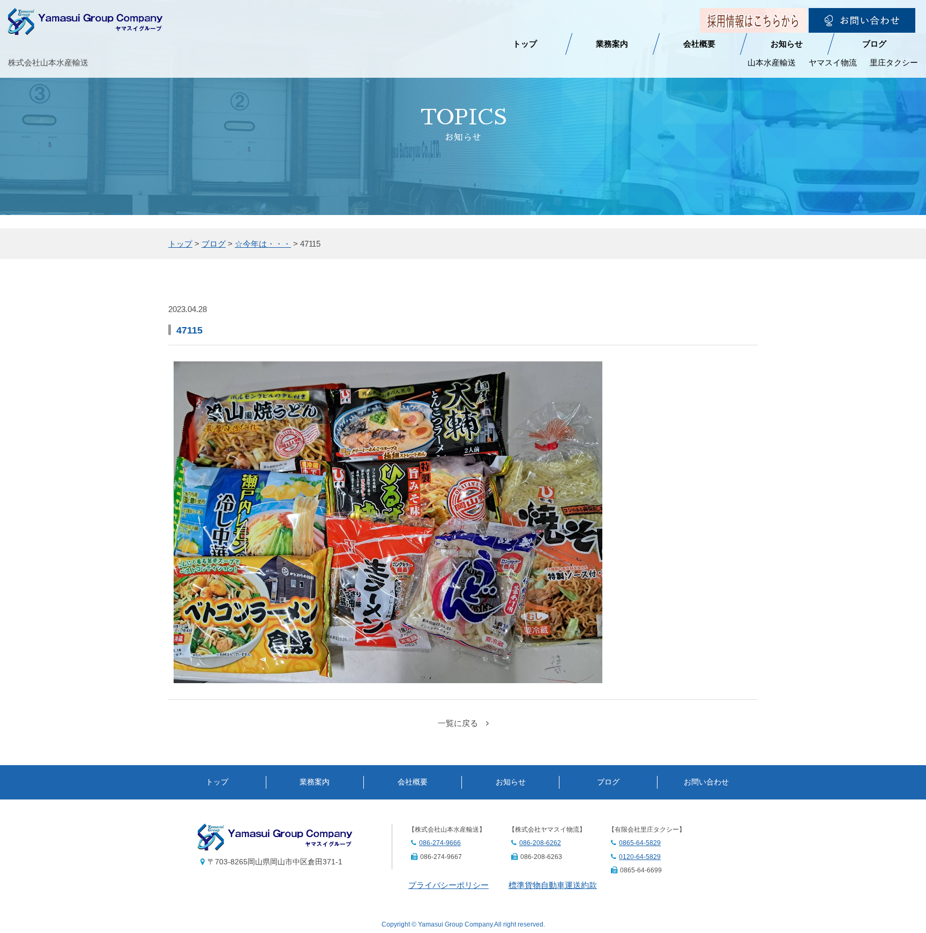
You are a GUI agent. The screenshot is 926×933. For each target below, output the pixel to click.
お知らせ (787, 43)
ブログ (874, 43)
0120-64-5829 (640, 857)
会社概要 (699, 43)
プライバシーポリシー (448, 885)
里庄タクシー (894, 62)
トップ (525, 43)
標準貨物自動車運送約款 (553, 885)
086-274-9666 (440, 843)
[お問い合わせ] (862, 25)
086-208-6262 (540, 843)
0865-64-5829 (640, 843)
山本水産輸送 (772, 62)
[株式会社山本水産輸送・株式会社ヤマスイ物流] (85, 27)
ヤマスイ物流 (833, 62)
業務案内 (612, 43)
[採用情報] (753, 25)
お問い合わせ (706, 782)
